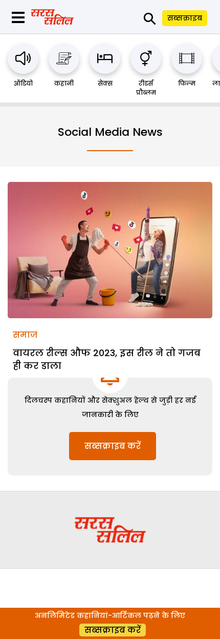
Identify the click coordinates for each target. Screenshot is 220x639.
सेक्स (105, 83)
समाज (25, 335)
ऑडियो (23, 83)
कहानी (64, 83)
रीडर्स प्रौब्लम (146, 88)
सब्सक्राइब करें (112, 446)
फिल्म (186, 83)
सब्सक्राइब (184, 18)
